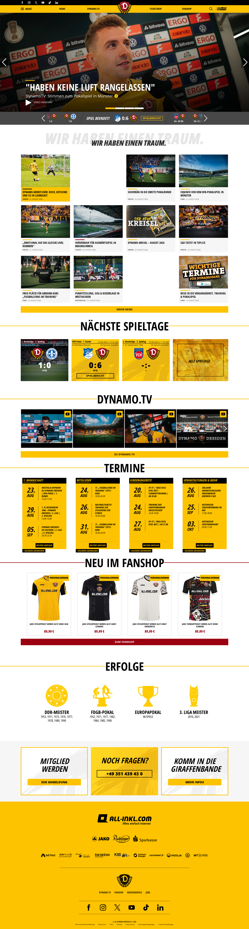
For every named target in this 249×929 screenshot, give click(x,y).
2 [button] (119, 108)
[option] (124, 62)
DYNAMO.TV (93, 8)
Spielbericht (152, 118)
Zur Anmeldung (54, 782)
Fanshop (187, 8)
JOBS (148, 892)
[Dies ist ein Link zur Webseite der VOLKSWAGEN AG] (188, 855)
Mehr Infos (194, 782)
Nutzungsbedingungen (146, 924)
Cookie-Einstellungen (166, 924)
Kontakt (119, 924)
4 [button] (138, 108)
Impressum (102, 924)
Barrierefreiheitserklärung (85, 924)
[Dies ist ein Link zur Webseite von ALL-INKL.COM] (124, 819)
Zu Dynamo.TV (124, 454)
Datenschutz (130, 924)
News (62, 8)
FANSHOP (118, 892)
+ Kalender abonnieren (33, 550)
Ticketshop (156, 8)
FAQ (111, 924)
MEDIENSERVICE (134, 892)
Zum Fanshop (124, 642)
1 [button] (110, 108)
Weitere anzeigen (44, 545)
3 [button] (129, 108)
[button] (211, 8)
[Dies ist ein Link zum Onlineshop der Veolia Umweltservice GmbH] (174, 855)
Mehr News (125, 309)
